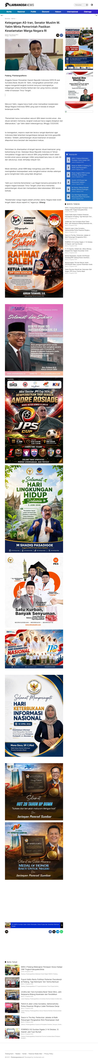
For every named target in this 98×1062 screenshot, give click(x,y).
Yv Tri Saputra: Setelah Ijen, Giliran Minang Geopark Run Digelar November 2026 (78, 250)
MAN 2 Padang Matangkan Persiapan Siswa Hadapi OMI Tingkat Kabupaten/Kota (81, 159)
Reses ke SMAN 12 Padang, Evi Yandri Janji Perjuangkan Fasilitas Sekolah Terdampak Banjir (81, 166)
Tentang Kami (9, 1054)
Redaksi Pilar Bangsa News (11, 34)
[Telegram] (57, 931)
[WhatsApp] (61, 931)
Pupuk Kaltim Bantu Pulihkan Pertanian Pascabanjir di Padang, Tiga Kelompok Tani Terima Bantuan (78, 215)
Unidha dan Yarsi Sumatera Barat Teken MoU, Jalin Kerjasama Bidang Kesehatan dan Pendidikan (78, 222)
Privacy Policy (48, 1054)
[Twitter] (54, 931)
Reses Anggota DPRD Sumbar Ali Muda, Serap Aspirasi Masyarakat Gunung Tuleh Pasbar (81, 174)
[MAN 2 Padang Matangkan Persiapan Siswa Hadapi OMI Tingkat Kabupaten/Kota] (12, 970)
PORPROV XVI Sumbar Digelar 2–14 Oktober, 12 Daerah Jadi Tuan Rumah (79, 243)
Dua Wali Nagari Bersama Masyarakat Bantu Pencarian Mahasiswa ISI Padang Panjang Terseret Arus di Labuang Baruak (81, 196)
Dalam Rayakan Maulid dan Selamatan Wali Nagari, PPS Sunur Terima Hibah (78, 270)
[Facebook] (50, 931)
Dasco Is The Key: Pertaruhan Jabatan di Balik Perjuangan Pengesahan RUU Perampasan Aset (77, 236)
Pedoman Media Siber (35, 1054)
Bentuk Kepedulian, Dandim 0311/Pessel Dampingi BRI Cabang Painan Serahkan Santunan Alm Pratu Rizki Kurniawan (77, 257)
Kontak (24, 1054)
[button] (87, 4)
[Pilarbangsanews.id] (19, 4)
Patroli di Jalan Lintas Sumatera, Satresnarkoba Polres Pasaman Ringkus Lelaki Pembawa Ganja (77, 229)
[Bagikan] (61, 35)
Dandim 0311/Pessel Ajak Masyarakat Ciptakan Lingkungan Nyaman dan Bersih (81, 181)
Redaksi (18, 1054)
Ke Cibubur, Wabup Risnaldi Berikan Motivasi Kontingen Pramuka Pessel (80, 188)
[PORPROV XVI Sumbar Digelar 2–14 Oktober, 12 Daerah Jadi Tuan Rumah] (12, 1033)
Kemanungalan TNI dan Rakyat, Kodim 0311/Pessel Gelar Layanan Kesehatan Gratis (78, 263)
